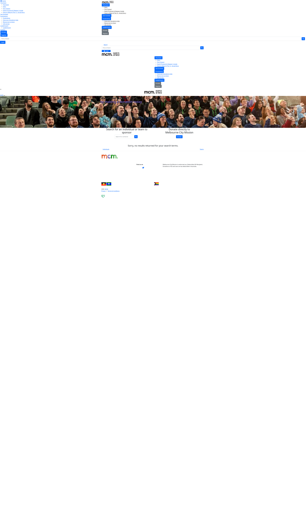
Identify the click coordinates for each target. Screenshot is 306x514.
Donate (105, 30)
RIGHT (106, 45)
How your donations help (112, 21)
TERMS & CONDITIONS (126, 171)
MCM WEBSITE (123, 164)
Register (105, 33)
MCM (106, 189)
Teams (202, 149)
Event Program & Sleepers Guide (114, 11)
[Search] (303, 38)
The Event (106, 5)
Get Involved (159, 68)
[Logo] (108, 2)
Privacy (103, 191)
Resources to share (110, 23)
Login (2, 42)
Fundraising (106, 19)
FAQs (105, 7)
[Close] (4, 95)
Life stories (107, 25)
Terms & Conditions (114, 191)
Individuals (106, 149)
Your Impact (108, 9)
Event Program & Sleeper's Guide (167, 64)
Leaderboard (107, 27)
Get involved (106, 15)
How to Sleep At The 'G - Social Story (115, 13)
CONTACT (122, 168)
